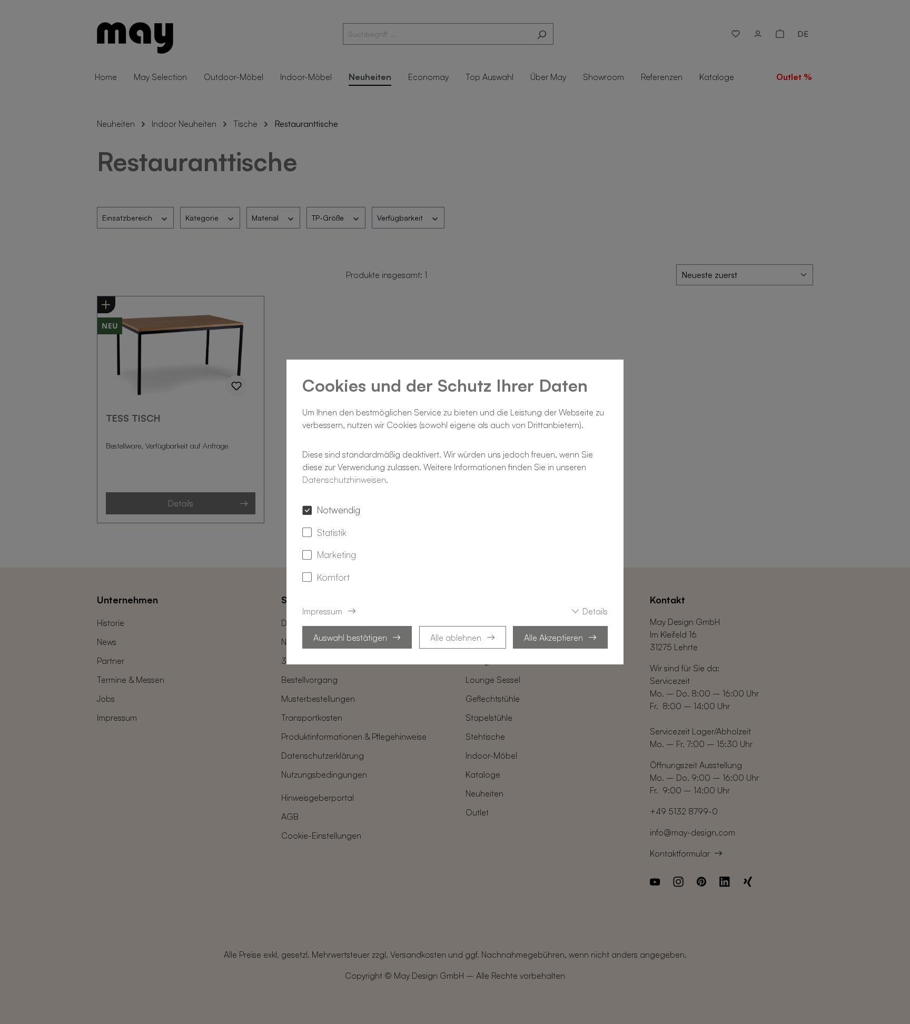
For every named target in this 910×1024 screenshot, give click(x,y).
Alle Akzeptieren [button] (553, 637)
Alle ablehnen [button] (455, 637)
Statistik (332, 532)
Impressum (322, 611)
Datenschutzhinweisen (344, 479)
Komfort (333, 577)
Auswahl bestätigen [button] (350, 637)
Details (595, 611)
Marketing (336, 554)
